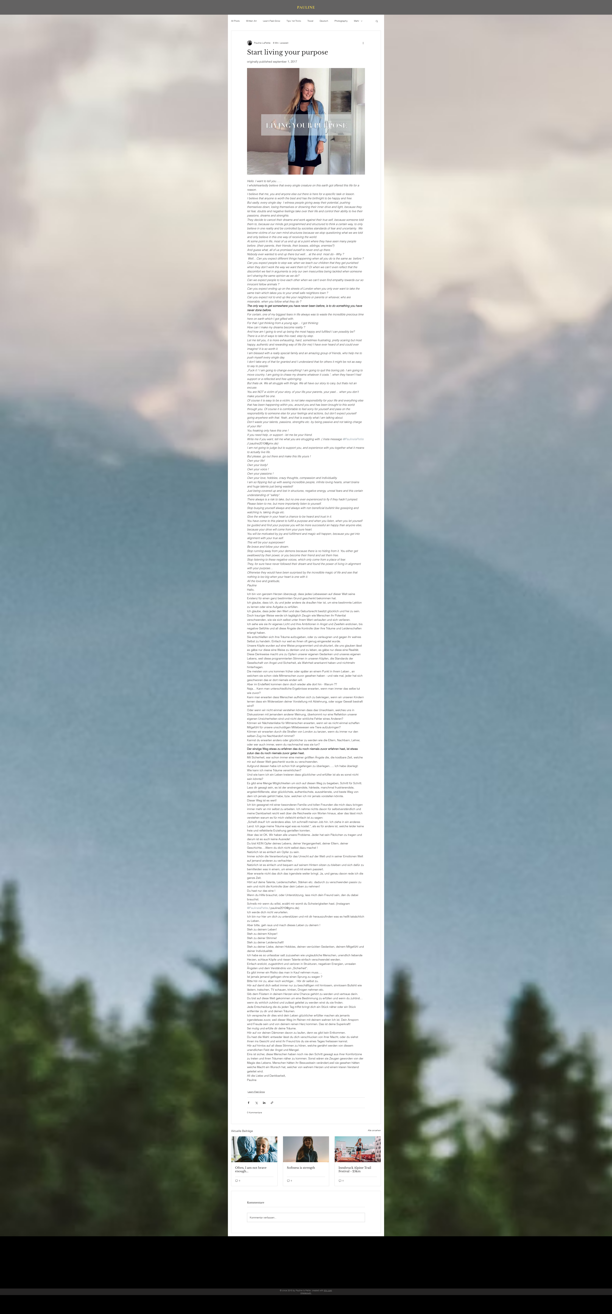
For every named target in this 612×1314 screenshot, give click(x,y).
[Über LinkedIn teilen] (264, 1102)
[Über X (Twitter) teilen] (256, 1102)
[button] (376, 21)
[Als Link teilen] (271, 1102)
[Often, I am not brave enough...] (254, 1149)
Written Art (251, 20)
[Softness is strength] (306, 1149)
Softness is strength (301, 1168)
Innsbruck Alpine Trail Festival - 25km (355, 1169)
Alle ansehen (374, 1130)
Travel (310, 20)
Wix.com (328, 1290)
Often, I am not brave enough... (250, 1169)
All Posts (235, 20)
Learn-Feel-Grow (271, 20)
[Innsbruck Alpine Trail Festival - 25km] (358, 1149)
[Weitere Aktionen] (363, 43)
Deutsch (324, 20)
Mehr (356, 20)
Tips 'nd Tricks (294, 20)
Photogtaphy (341, 20)
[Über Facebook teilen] (248, 1102)
